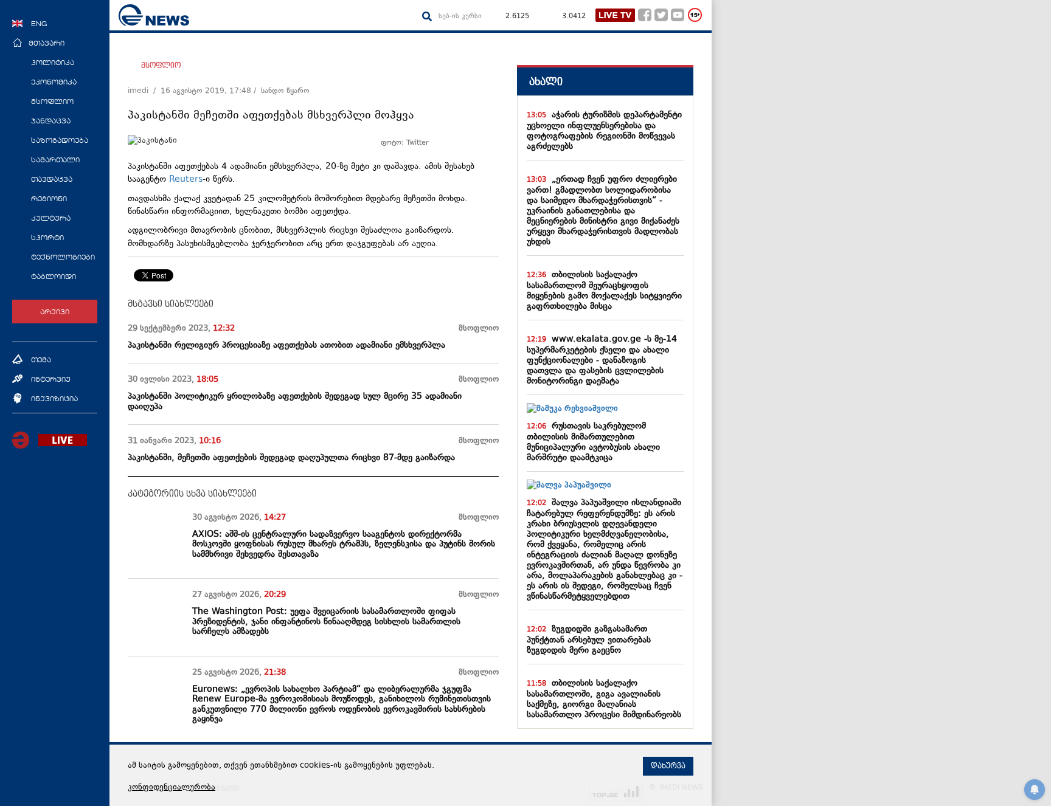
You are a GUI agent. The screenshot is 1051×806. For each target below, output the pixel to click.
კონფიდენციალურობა (171, 788)
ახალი (546, 82)
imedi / (144, 91)
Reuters (186, 179)
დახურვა (668, 766)
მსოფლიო (161, 65)
